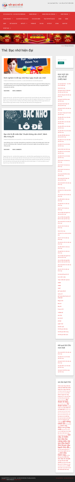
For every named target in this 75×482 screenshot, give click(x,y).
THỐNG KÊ (33, 23)
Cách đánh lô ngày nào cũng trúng (64, 394)
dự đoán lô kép (63, 401)
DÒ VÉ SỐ (49, 23)
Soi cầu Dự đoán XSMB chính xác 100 (64, 451)
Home (62, 45)
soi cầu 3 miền (64, 435)
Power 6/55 (60, 309)
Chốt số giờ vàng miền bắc (64, 385)
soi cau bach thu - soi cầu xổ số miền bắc (23, 80)
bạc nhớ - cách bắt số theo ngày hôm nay (17, 97)
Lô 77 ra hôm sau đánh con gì (41, 161)
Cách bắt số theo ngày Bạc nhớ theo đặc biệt (34, 159)
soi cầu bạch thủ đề (64, 446)
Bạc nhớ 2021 (29, 97)
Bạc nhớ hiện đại (43, 97)
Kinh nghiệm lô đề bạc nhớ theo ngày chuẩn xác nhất (25, 78)
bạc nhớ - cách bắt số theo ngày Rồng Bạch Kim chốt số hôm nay (35, 156)
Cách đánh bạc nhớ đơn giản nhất (12, 161)
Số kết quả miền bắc (63, 329)
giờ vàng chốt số (64, 422)
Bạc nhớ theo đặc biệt (11, 99)
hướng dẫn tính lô (64, 429)
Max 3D (59, 303)
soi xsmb (60, 465)
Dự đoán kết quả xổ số (22, 18)
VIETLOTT (23, 23)
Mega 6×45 (60, 300)
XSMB (59, 18)
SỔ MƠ (57, 23)
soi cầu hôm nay (62, 454)
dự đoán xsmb (63, 405)
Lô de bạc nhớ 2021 (13, 100)
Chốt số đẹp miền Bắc (65, 389)
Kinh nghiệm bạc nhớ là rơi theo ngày (27, 161)
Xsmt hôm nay (64, 14)
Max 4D (59, 306)
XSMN (66, 18)
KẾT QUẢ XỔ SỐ (13, 23)
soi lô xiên (68, 464)
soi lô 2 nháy (63, 464)
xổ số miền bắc (66, 467)
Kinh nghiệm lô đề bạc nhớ (37, 99)
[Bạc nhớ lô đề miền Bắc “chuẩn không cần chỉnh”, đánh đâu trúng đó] (27, 129)
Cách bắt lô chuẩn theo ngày (63, 391)
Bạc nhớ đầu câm (36, 97)
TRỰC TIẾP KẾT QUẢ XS (49, 18)
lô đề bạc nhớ (20, 100)
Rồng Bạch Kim (38, 102)
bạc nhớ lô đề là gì (38, 157)
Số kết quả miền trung (63, 331)
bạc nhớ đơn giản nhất (15, 157)
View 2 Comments (17, 90)
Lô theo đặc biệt (22, 102)
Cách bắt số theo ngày (19, 159)
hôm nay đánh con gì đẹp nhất (64, 427)
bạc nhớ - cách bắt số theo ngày (15, 156)
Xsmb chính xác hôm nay (48, 14)
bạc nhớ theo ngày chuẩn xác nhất (24, 99)
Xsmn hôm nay (7, 18)
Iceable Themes (17, 479)
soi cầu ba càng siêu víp (64, 440)
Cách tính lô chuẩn (63, 392)
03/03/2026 (10, 80)
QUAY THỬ (64, 23)
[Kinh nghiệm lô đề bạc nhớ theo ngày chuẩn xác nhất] (27, 73)
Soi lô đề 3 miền (36, 18)
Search (61, 62)
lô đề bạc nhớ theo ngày (29, 100)
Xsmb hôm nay (33, 14)
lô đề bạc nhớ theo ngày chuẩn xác (41, 100)
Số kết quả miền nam (63, 334)
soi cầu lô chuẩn (64, 459)
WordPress (3, 479)
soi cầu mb (60, 460)
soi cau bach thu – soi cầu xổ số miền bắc (14, 14)
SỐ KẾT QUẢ (6, 28)
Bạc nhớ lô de (31, 157)
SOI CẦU (41, 23)
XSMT (4, 23)
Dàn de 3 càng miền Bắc (66, 396)
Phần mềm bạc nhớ (31, 102)
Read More (6, 90)
